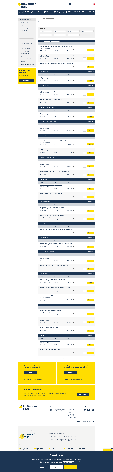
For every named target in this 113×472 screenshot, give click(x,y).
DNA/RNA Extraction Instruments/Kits (26, 52)
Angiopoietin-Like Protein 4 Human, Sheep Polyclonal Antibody (54, 171)
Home (19, 12)
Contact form (70, 372)
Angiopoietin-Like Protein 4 (50, 157)
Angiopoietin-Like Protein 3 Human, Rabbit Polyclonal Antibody (54, 140)
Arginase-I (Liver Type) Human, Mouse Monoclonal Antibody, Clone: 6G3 (56, 243)
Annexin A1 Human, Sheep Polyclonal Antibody (51, 193)
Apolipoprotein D (47, 201)
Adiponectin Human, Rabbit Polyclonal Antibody (51, 77)
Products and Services (25, 12)
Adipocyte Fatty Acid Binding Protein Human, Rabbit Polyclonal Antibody (57, 55)
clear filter (91, 35)
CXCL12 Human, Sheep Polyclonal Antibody (50, 349)
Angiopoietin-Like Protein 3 (50, 135)
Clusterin (46, 305)
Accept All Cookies (71, 467)
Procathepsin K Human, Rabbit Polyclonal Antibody (52, 295)
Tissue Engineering (25, 48)
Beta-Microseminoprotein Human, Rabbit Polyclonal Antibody (54, 257)
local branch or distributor (37, 379)
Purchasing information (73, 415)
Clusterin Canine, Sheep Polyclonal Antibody (50, 319)
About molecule (91, 41)
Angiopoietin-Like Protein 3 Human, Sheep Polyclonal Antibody (54, 149)
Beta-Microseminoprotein (49, 251)
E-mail (30, 372)
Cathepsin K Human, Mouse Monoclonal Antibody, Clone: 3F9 (54, 279)
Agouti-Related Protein (49, 107)
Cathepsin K (46, 273)
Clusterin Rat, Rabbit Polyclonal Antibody (49, 327)
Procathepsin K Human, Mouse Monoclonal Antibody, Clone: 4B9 (55, 287)
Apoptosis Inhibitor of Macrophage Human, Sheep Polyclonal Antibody (56, 229)
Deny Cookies (56, 467)
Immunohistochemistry (26, 40)
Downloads (77, 11)
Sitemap (70, 419)
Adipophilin (46, 85)
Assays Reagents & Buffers (27, 64)
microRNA (23, 61)
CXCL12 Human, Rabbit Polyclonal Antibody (50, 341)
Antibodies (23, 37)
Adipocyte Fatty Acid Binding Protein (52, 41)
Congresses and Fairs (73, 411)
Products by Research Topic (47, 12)
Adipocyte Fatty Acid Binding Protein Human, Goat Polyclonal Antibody (56, 46)
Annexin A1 (46, 179)
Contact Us (91, 11)
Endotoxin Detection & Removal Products (26, 44)
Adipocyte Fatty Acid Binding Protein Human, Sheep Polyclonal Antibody (57, 63)
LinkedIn (85, 410)
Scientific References (69, 12)
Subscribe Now (26, 80)
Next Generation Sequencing (25, 29)
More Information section (68, 461)
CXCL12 (46, 335)
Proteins (23, 33)
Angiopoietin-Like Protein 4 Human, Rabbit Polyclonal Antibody (54, 163)
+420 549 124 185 (39, 378)
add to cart (91, 50)
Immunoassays (24, 22)
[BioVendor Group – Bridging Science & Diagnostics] (27, 436)
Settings (42, 467)
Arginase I (46, 237)
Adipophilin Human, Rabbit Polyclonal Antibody (51, 91)
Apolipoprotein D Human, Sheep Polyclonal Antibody (52, 215)
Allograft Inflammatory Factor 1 (50, 121)
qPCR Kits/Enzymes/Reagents (27, 57)
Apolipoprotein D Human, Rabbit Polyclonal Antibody (52, 207)
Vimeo (93, 410)
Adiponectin (46, 71)
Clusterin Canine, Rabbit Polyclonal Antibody (50, 310)
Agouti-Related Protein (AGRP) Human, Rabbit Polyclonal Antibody (55, 113)
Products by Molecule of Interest (59, 12)
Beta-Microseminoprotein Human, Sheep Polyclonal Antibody (54, 265)
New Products (33, 12)
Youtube (88, 410)
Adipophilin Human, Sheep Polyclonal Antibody (51, 99)
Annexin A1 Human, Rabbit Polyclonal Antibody (51, 185)
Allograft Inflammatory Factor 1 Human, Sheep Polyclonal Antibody (55, 127)
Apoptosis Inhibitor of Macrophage (51, 223)
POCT (22, 25)
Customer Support (72, 417)
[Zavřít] (112, 449)
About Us (84, 11)
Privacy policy (71, 414)
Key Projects (40, 12)
